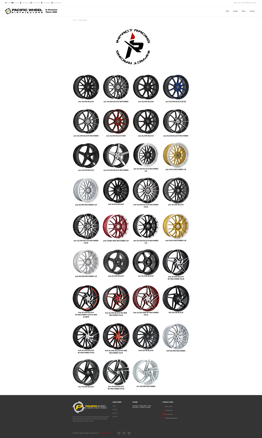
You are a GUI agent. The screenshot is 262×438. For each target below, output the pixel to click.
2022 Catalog (46, 2)
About (244, 11)
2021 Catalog (36, 2)
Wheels (235, 11)
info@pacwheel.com (171, 418)
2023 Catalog (57, 2)
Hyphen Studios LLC (105, 433)
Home (8, 2)
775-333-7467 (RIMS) (241, 2)
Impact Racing (83, 20)
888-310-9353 (252, 2)
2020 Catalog (25, 2)
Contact (252, 11)
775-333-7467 (168, 410)
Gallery (16, 2)
